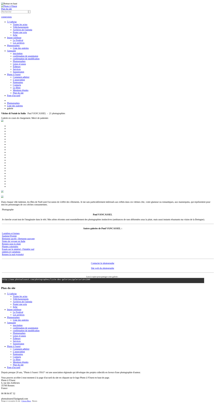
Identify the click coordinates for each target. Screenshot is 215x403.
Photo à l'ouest (13, 74)
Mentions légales (20, 90)
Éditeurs (16, 66)
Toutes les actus (20, 24)
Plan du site (6, 9)
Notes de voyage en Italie (13, 241)
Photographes (13, 45)
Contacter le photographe (102, 263)
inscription (18, 53)
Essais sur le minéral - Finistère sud (18, 249)
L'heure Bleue (26, 401)
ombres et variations (11, 252)
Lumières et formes (11, 233)
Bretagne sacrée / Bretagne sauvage (18, 238)
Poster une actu (20, 32)
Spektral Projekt (9, 236)
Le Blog (16, 87)
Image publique (14, 37)
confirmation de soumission (25, 56)
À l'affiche (12, 22)
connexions (6, 17)
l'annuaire (11, 51)
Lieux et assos (19, 64)
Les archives (18, 43)
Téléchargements (21, 27)
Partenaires (18, 82)
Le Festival (18, 40)
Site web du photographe (102, 268)
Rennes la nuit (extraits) (13, 254)
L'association (19, 79)
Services (17, 69)
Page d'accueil (13, 95)
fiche (15, 35)
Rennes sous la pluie (11, 244)
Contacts (17, 85)
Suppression (18, 72)
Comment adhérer (21, 77)
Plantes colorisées (10, 246)
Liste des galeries (21, 48)
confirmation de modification (26, 58)
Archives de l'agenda (22, 30)
